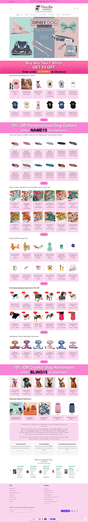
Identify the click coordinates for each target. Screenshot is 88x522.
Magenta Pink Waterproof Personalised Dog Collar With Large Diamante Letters (26, 174)
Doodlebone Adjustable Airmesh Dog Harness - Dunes (27, 354)
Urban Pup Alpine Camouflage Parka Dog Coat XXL (49, 324)
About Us (46, 488)
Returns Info (66, 452)
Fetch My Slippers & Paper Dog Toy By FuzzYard (73, 276)
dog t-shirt (49, 430)
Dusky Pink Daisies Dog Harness (61, 204)
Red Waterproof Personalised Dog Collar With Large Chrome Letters (61, 174)
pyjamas (63, 430)
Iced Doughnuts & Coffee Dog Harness (50, 204)
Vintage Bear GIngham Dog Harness (26, 204)
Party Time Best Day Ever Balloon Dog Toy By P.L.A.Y (73, 255)
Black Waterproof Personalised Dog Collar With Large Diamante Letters (73, 152)
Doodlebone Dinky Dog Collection (16, 418)
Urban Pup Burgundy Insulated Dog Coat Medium (27, 305)
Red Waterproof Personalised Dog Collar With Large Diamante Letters (73, 174)
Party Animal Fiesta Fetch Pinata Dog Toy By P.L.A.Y (26, 255)
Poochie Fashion (41, 521)
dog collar (45, 429)
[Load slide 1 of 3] (41, 59)
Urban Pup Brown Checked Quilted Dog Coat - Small (61, 305)
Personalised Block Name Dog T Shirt (38, 92)
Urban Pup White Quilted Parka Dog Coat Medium (49, 305)
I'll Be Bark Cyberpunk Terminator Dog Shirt (50, 93)
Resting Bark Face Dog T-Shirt (61, 113)
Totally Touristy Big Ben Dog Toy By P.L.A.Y (61, 276)
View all (44, 119)
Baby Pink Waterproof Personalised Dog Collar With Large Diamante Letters (26, 152)
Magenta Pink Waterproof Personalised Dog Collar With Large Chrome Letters (15, 174)
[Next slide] (47, 59)
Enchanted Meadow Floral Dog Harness (73, 225)
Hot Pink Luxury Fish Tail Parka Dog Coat (61, 324)
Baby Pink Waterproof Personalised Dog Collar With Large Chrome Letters (15, 152)
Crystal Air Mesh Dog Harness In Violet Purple (61, 391)
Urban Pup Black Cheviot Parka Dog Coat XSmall (38, 305)
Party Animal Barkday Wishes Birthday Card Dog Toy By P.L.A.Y (61, 256)
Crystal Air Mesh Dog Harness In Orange (73, 391)
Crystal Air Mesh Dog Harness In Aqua (26, 391)
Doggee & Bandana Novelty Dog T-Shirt (73, 113)
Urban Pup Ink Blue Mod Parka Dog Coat (15, 305)
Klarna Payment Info (48, 499)
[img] (44, 461)
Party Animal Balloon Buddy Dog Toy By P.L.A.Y (15, 255)
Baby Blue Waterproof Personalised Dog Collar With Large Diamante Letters (49, 152)
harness (54, 429)
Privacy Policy (12, 497)
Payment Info (20, 450)
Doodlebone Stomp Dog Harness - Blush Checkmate (73, 353)
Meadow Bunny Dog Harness (73, 204)
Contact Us (11, 495)
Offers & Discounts (48, 490)
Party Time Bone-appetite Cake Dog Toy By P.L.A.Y (15, 276)
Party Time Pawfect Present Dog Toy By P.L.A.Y (38, 276)
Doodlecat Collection (30, 418)
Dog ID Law (46, 503)
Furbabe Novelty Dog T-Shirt (38, 113)
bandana (59, 429)
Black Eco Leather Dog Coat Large (38, 324)
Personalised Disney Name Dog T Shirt (26, 92)
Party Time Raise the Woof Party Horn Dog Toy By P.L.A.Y (26, 276)
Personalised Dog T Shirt (15, 92)
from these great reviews (44, 463)
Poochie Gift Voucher (49, 492)
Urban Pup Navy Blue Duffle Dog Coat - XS (15, 324)
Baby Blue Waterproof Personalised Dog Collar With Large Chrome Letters (38, 152)
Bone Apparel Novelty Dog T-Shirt (15, 113)
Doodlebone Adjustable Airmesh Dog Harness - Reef (38, 353)
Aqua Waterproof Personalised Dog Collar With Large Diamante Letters (49, 174)
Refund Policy (12, 490)
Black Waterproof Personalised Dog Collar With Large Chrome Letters (61, 152)
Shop (26, 50)
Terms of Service (13, 499)
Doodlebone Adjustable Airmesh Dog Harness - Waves (15, 354)
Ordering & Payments (14, 492)
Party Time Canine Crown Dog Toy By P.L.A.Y (50, 276)
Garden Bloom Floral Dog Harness (38, 204)
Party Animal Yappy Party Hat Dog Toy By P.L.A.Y (50, 255)
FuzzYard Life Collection (44, 418)
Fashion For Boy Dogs (71, 418)
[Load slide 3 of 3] (44, 59)
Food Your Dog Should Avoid (50, 501)
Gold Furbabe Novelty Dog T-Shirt (50, 113)
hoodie (36, 430)
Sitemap (11, 501)
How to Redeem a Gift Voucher (51, 497)
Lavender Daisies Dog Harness (38, 225)
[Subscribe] (30, 510)
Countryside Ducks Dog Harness (15, 204)
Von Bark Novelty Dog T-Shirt (26, 113)
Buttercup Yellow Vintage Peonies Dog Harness (61, 225)
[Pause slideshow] (50, 59)
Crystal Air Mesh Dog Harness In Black (49, 391)
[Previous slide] (37, 59)
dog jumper (31, 430)
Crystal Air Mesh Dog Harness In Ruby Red (38, 391)
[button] (10, 8)
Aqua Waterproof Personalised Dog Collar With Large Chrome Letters (38, 174)
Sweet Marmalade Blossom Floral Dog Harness (26, 225)
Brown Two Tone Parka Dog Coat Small (73, 305)
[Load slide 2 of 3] (42, 59)
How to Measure (48, 495)
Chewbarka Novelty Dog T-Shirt (61, 92)
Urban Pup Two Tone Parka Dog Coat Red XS (26, 324)
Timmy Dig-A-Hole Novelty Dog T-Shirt (73, 92)
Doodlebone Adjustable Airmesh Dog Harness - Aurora (61, 354)
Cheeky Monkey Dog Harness (50, 225)
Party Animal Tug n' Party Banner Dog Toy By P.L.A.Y (38, 255)
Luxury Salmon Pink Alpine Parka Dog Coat (73, 324)
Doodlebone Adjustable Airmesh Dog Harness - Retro (50, 354)
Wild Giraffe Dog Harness (15, 225)
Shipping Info (43, 452)
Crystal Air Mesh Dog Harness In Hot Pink (15, 391)
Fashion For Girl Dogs (58, 418)
